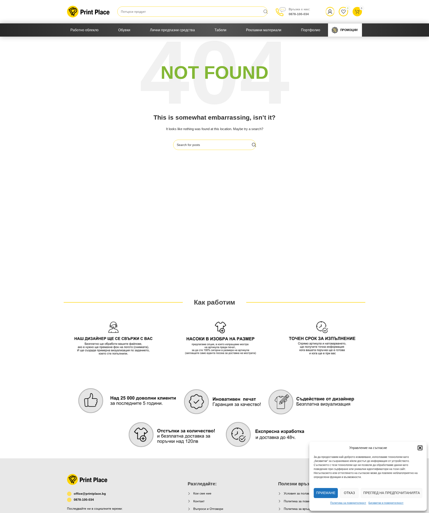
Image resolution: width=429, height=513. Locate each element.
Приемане (325, 493)
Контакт (198, 501)
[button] (420, 448)
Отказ (349, 493)
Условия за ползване (299, 493)
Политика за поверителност (348, 503)
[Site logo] (88, 11)
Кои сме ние (202, 493)
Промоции (349, 30)
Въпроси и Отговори (208, 509)
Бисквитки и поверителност (386, 503)
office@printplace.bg (90, 493)
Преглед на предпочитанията (391, 493)
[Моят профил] (330, 11)
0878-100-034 (299, 11)
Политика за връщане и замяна (307, 509)
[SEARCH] (266, 11)
